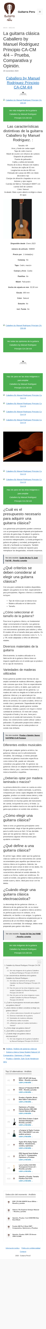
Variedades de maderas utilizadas (21, 1018)
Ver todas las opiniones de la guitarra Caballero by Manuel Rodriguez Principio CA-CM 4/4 (25, 983)
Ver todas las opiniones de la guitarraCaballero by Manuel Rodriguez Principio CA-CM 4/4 (23, 345)
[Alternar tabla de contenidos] (38, 962)
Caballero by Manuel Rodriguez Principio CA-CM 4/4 (23, 82)
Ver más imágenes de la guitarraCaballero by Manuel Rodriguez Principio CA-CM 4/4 (23, 114)
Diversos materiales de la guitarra (21, 1016)
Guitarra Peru (26, 11)
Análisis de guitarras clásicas (25, 1049)
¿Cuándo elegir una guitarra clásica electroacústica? (18, 1035)
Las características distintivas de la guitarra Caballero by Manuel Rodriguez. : (21, 977)
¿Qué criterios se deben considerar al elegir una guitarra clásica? (22, 1009)
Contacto (23, 1251)
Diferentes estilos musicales (19, 1020)
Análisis (12, 27)
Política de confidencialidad (31, 1248)
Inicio (5, 27)
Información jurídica (12, 1248)
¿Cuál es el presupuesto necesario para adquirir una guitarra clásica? (22, 1004)
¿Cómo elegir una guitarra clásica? (18, 1028)
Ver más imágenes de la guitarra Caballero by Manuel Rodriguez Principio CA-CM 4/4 (24, 972)
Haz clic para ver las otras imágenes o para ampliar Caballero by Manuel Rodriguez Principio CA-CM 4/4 (24, 990)
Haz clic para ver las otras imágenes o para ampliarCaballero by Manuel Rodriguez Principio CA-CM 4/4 (23, 382)
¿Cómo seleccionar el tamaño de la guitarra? (25, 1013)
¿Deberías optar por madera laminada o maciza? (23, 1024)
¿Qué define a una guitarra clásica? (18, 1031)
